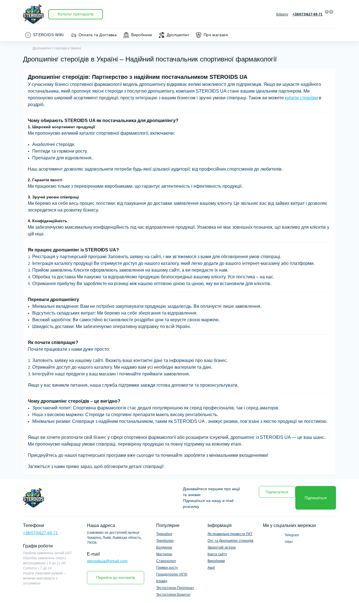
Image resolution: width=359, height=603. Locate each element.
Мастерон (164, 554)
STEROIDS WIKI (48, 35)
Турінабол (164, 534)
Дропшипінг (178, 35)
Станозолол (166, 561)
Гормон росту (167, 568)
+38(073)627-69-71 (40, 533)
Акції (211, 568)
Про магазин (216, 35)
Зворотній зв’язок (222, 547)
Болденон (164, 547)
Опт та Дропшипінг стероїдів (230, 541)
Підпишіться (316, 498)
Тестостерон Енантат (173, 595)
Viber (289, 542)
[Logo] (33, 14)
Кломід (161, 581)
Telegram (292, 535)
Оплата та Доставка (98, 35)
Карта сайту (217, 554)
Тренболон (165, 541)
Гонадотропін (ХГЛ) (171, 574)
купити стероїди (301, 97)
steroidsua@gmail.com (107, 561)
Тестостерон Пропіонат (175, 588)
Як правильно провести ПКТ (230, 534)
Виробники (141, 35)
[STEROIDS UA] (99, 498)
